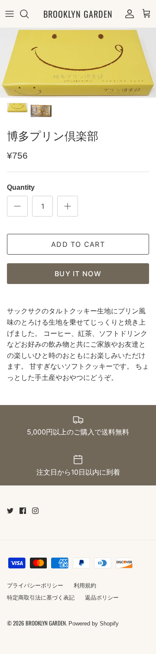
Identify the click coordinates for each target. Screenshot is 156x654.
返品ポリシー (102, 597)
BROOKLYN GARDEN (46, 623)
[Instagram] (35, 510)
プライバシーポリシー (35, 585)
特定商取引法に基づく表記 (41, 597)
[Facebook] (23, 510)
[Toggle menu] (9, 13)
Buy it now (78, 273)
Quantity (21, 187)
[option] (78, 63)
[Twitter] (10, 510)
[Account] (127, 13)
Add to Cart (78, 244)
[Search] (28, 13)
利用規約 (85, 585)
